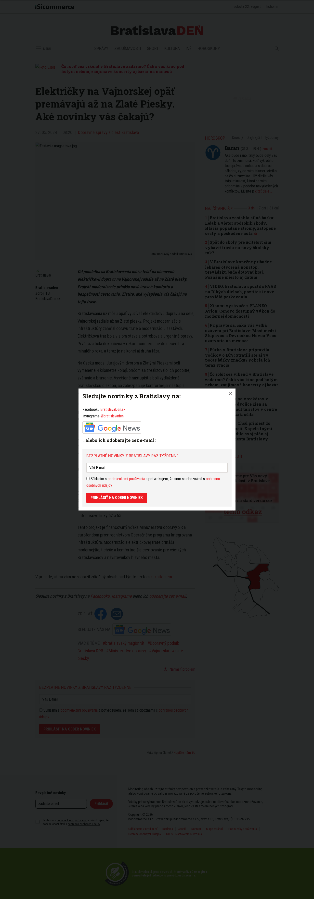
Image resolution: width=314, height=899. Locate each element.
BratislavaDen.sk (112, 409)
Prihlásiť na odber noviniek (117, 497)
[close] (230, 394)
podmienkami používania (126, 478)
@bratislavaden (112, 416)
